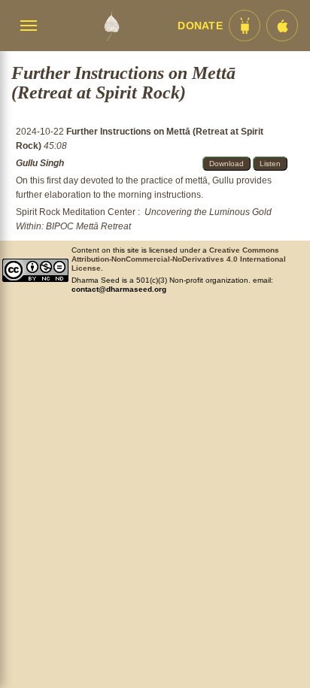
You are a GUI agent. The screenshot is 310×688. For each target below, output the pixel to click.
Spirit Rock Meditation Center (75, 212)
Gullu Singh (40, 163)
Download (226, 163)
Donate (200, 26)
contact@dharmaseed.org (118, 289)
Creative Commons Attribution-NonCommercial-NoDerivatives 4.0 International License (178, 259)
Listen (270, 163)
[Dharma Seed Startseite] (111, 25)
